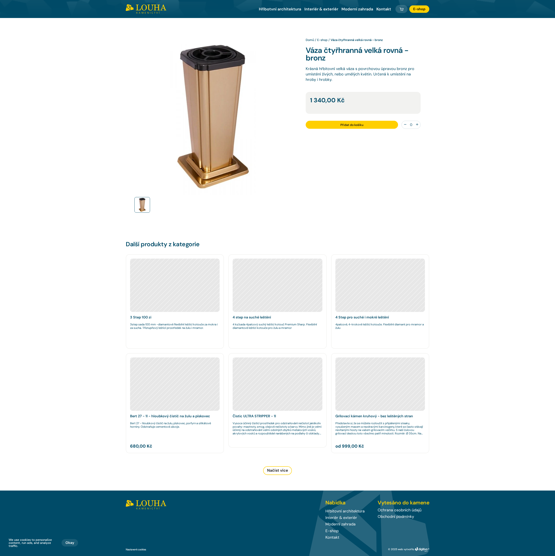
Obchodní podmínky (396, 516)
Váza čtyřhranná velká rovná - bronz (357, 40)
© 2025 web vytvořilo (401, 549)
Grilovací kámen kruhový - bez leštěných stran (374, 416)
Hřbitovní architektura (345, 511)
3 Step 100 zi (140, 317)
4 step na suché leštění (252, 317)
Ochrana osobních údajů (399, 510)
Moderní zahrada (357, 9)
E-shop (322, 40)
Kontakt (383, 9)
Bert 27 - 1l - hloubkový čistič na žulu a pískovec (170, 416)
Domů (310, 40)
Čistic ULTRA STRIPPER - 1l (254, 416)
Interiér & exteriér (321, 9)
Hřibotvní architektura (280, 9)
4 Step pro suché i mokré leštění (362, 317)
